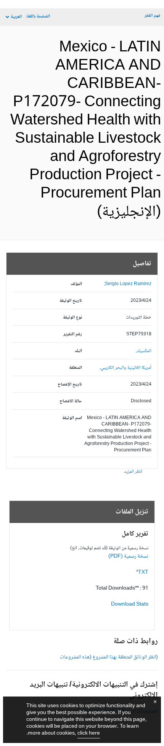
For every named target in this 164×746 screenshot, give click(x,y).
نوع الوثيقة (72, 317)
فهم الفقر (152, 16)
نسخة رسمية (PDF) (128, 556)
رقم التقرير (72, 334)
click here (88, 733)
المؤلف (76, 284)
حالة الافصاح (70, 401)
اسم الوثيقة (72, 418)
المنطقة (75, 368)
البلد (78, 351)
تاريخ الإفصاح (70, 384)
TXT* (142, 572)
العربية (16, 17)
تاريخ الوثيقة (70, 301)
